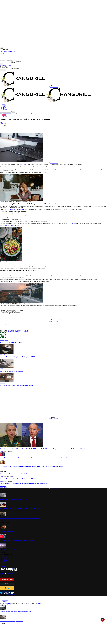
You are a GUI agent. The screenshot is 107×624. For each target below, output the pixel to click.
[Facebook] (12, 130)
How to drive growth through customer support (12, 550)
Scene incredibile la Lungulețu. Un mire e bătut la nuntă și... (15, 499)
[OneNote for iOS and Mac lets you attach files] (6, 367)
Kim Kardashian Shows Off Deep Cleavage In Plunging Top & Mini (17, 356)
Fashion (4, 105)
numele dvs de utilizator (16, 61)
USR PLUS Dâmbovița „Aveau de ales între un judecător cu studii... (17, 540)
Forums (3, 54)
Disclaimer (4, 597)
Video (3, 108)
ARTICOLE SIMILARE (5, 342)
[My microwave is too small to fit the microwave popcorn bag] (3, 609)
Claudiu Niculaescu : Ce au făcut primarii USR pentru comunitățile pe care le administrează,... (24, 483)
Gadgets (4, 106)
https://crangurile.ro (4, 340)
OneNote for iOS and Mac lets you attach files (11, 371)
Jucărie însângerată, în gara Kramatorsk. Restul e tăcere (14, 474)
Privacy (3, 599)
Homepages (4, 109)
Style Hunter (8, 113)
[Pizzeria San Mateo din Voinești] (3, 528)
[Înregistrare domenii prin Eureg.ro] (29, 603)
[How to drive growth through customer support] (3, 547)
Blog (3, 53)
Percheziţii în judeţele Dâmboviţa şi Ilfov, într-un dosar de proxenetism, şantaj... (20, 518)
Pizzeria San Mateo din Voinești (8, 531)
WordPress (25, 164)
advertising (7, 573)
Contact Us (4, 601)
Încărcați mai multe (3, 487)
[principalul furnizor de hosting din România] (20, 603)
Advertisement (5, 600)
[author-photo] (3, 337)
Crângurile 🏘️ (3, 123)
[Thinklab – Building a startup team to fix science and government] (6, 382)
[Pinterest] (21, 130)
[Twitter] (16, 130)
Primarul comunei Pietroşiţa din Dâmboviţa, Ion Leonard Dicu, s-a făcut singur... (20, 508)
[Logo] (23, 101)
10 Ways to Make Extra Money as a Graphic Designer (17, 331)
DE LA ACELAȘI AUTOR (16, 342)
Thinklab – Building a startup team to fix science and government (16, 385)
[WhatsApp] (25, 130)
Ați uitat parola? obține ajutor (5, 65)
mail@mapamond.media (10, 594)
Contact (4, 55)
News (3, 104)
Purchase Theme (5, 56)
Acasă (1, 113)
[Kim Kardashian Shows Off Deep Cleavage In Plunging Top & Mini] (6, 353)
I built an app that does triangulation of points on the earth (18, 330)
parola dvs (13, 62)
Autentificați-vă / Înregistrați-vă (8, 51)
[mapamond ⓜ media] (53, 87)
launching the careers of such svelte (17, 209)
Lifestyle (4, 107)
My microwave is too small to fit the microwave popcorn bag (15, 611)
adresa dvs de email (15, 68)
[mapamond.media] (7, 589)
